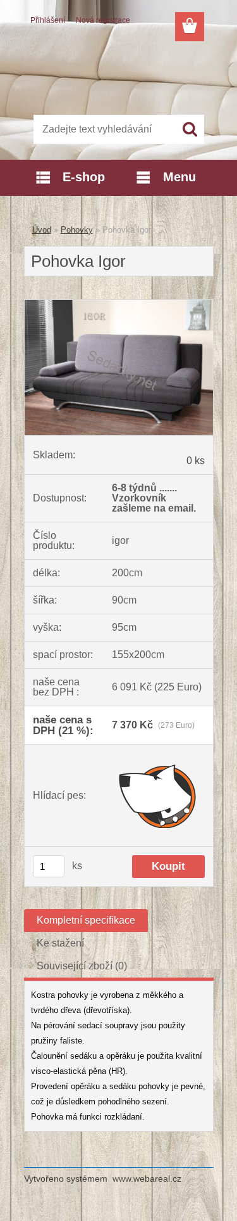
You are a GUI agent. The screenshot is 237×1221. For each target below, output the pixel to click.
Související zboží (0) (82, 965)
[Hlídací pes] (158, 795)
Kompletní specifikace (86, 920)
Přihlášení (47, 20)
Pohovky (77, 230)
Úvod (41, 230)
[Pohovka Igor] (119, 304)
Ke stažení (60, 943)
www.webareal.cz (146, 1178)
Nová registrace (103, 20)
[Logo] (118, 74)
